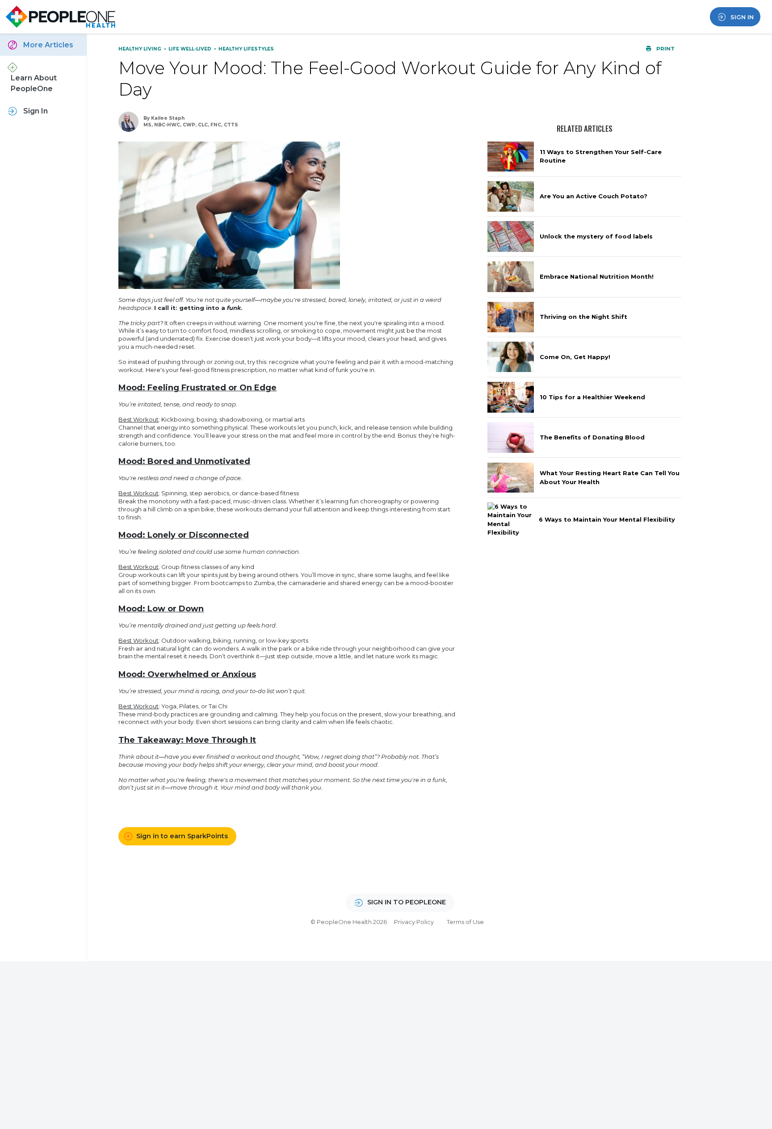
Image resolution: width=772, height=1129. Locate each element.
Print (665, 49)
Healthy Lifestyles (246, 49)
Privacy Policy (414, 921)
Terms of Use (465, 921)
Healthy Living (140, 49)
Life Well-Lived (190, 49)
